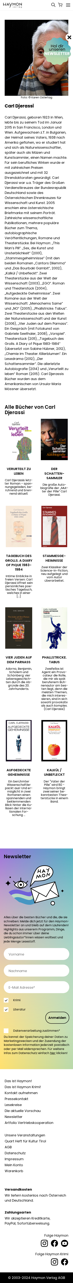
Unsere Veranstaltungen (25, 1135)
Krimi (16, 1000)
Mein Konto (14, 1165)
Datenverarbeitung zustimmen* (36, 1031)
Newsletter (13, 1116)
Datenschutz (15, 1153)
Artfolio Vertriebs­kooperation (29, 1122)
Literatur (19, 1009)
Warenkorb (14, 1171)
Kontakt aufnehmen (21, 1093)
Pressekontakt (16, 1099)
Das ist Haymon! (18, 1081)
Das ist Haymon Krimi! (23, 1087)
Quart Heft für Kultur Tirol (25, 1141)
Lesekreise (13, 1104)
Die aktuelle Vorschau (23, 1110)
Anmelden (57, 1017)
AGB (8, 1147)
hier (53, 1053)
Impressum (14, 1159)
